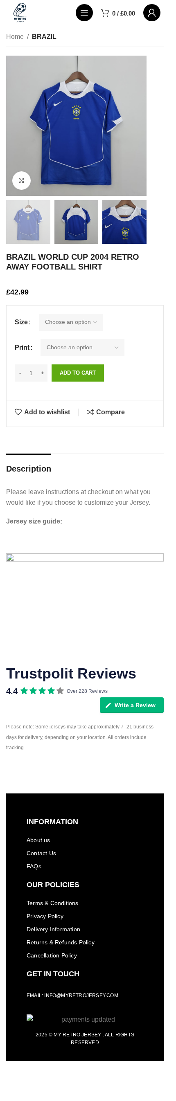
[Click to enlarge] (21, 180)
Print (22, 347)
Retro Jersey (82, 1035)
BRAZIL (44, 36)
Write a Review (135, 705)
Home (15, 36)
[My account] (152, 12)
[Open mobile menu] (84, 12)
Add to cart (78, 373)
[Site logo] (20, 12)
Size (21, 322)
